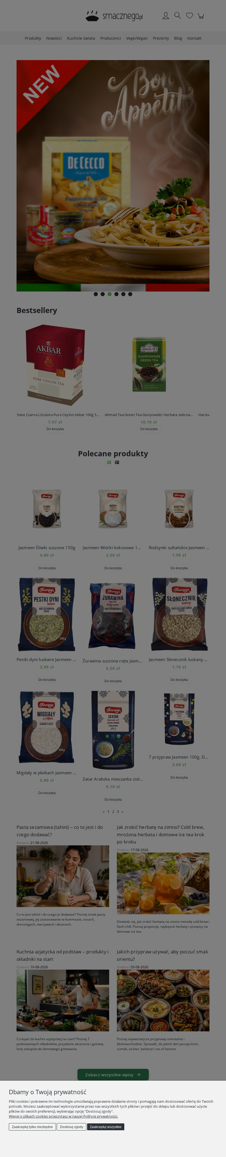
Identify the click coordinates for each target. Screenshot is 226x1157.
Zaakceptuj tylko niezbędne (32, 1127)
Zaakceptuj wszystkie (106, 1127)
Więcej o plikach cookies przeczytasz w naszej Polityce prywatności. (63, 1116)
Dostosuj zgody (71, 1127)
